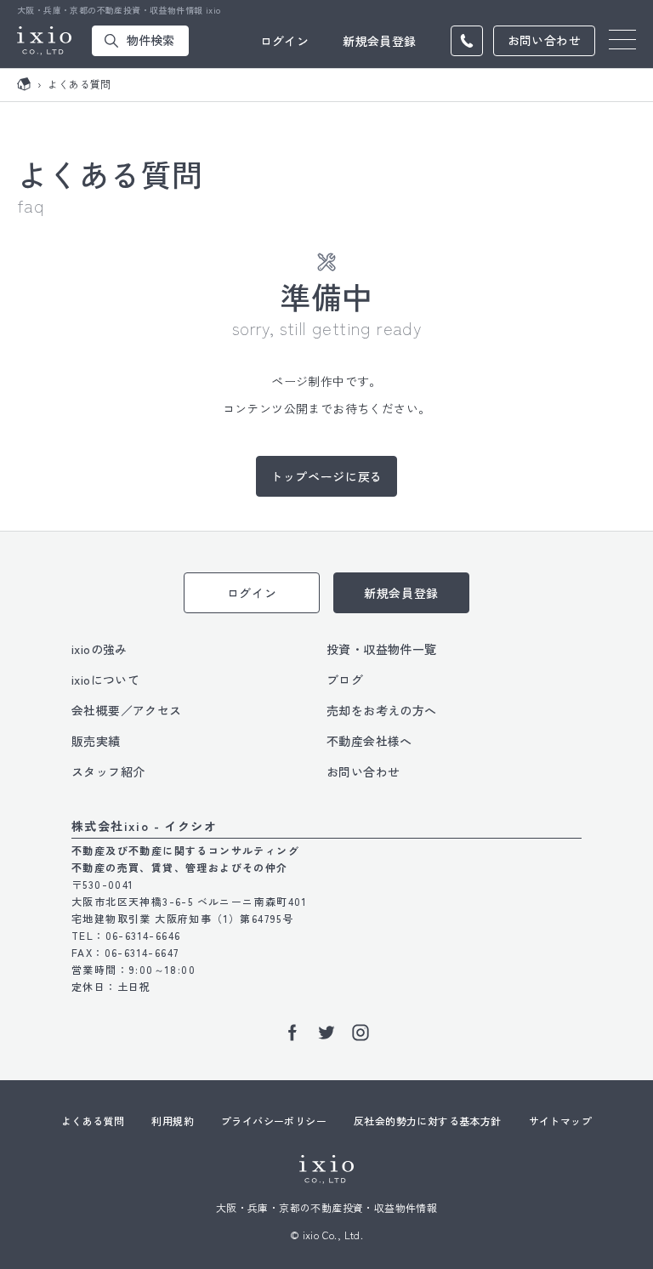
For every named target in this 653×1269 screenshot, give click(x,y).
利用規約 (172, 1120)
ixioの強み (99, 648)
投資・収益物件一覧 (381, 648)
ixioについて (105, 679)
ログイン (284, 40)
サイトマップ (560, 1120)
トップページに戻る (326, 476)
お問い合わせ (363, 771)
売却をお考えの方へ (381, 710)
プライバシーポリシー (273, 1120)
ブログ (344, 679)
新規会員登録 (379, 40)
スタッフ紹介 (108, 771)
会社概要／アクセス (126, 710)
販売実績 (96, 740)
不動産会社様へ (369, 740)
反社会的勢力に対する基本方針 (428, 1120)
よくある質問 (92, 1120)
